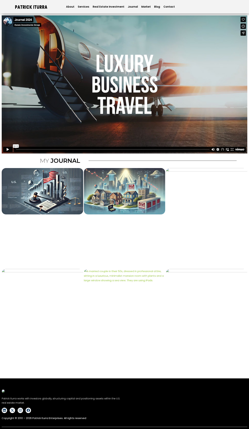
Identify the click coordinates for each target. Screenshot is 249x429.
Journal (133, 6)
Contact (169, 6)
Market (146, 6)
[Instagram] (20, 410)
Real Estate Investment (108, 6)
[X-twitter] (12, 410)
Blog (157, 6)
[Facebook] (28, 410)
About (70, 6)
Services (83, 6)
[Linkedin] (4, 410)
